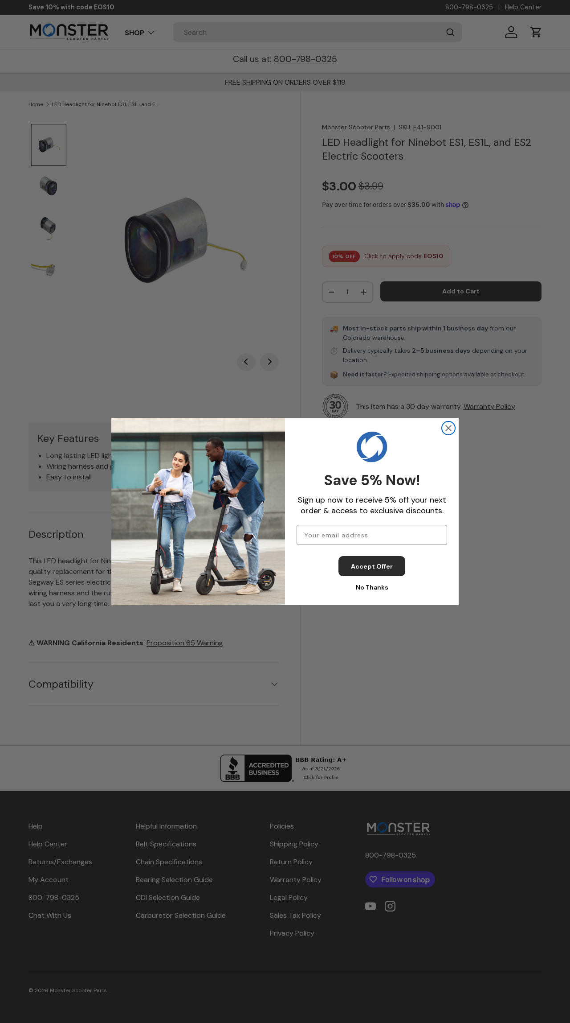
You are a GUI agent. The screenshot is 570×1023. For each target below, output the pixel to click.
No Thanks (372, 587)
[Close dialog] (448, 428)
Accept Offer (372, 566)
